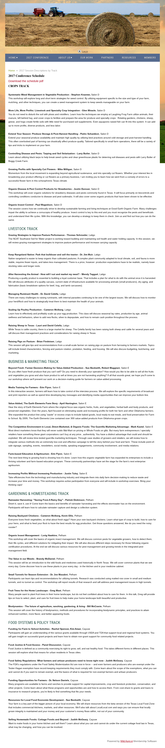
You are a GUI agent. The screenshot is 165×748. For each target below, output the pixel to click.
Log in (85, 51)
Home (11, 70)
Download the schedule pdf (25, 81)
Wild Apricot (126, 741)
